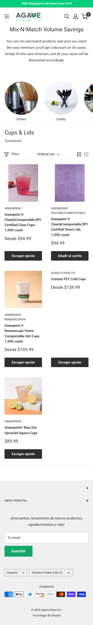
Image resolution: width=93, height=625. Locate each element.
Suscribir (18, 551)
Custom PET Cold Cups (68, 279)
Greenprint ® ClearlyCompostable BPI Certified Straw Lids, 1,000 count (69, 227)
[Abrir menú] (7, 16)
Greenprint (13, 208)
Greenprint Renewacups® (15, 317)
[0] (85, 16)
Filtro (15, 154)
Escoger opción (23, 256)
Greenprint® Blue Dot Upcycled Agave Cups (21, 430)
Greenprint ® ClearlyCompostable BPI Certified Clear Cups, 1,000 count (23, 222)
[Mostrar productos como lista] (86, 154)
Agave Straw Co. (63, 273)
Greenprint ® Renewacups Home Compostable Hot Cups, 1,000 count (22, 333)
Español (12, 572)
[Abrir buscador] (66, 16)
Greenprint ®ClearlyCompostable (68, 211)
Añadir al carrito (70, 256)
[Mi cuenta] (75, 16)
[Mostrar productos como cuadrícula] (79, 154)
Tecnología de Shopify (47, 615)
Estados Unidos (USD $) (47, 572)
